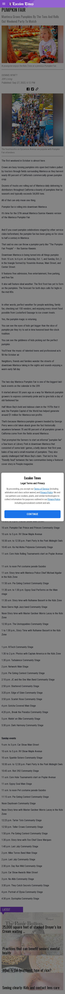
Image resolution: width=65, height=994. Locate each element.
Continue (32, 514)
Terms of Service (41, 489)
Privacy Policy (46, 492)
